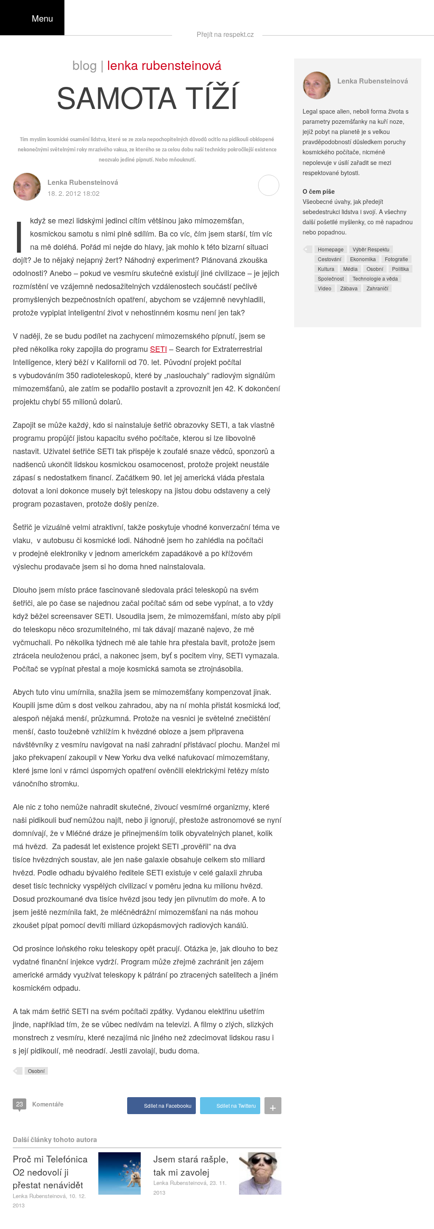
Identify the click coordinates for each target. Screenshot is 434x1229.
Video (324, 288)
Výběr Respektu (371, 249)
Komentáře (40, 1103)
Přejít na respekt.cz (225, 34)
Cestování (329, 258)
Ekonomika (363, 258)
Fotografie (396, 258)
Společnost (331, 278)
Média (350, 268)
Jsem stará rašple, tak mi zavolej (190, 1165)
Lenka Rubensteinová (164, 65)
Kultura (326, 268)
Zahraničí (377, 288)
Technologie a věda (375, 278)
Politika (400, 268)
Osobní (36, 1070)
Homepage (331, 249)
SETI (158, 348)
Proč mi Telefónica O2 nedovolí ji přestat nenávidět (50, 1171)
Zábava (349, 288)
